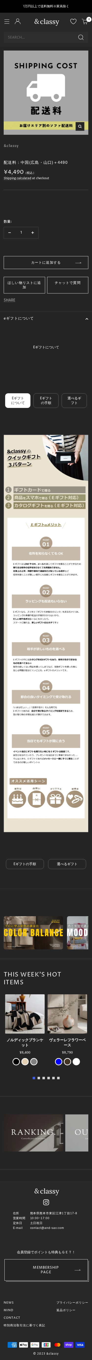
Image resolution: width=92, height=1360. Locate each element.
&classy (11, 145)
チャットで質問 (68, 283)
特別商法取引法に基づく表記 (24, 1325)
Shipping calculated (17, 178)
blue (58, 1061)
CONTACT (12, 1318)
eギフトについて (19, 318)
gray (33, 1061)
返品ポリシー (66, 1310)
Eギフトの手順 (46, 400)
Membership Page (46, 1270)
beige (25, 1061)
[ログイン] (18, 22)
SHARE (9, 300)
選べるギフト (74, 400)
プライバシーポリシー (72, 1303)
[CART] (85, 22)
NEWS (9, 1303)
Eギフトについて (18, 400)
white (76, 1061)
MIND (8, 1310)
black (16, 1061)
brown (67, 1061)
